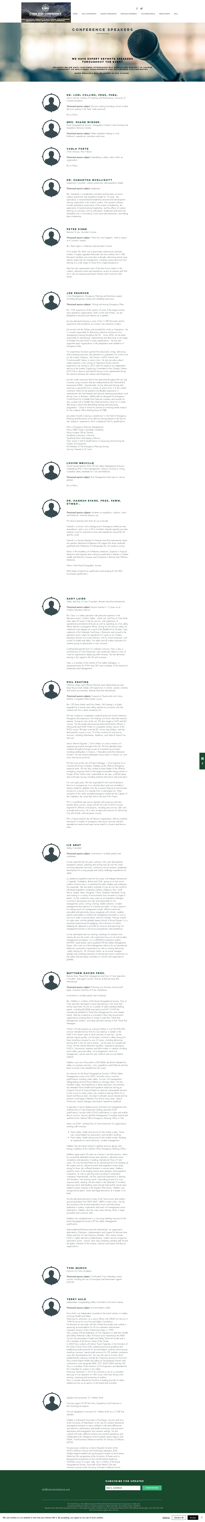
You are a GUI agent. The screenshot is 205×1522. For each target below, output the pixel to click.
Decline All (179, 1517)
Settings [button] (166, 1517)
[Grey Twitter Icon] (141, 8)
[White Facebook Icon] (202, 763)
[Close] (201, 1517)
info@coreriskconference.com (56, 1489)
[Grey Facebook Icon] (137, 8)
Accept (193, 1517)
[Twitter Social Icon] (202, 758)
